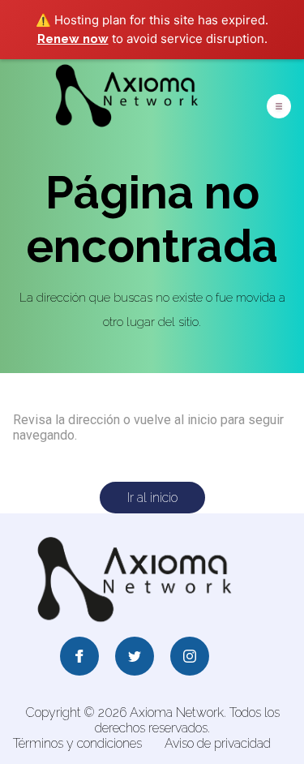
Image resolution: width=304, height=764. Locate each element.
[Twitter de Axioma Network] (134, 658)
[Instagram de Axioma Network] (189, 658)
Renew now (73, 39)
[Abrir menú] (279, 106)
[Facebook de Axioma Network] (79, 658)
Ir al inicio (152, 497)
